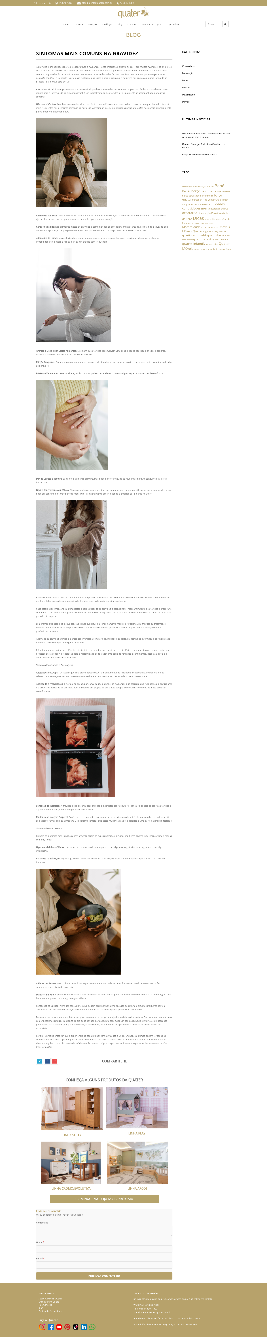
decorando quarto (218, 208)
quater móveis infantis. (204, 249)
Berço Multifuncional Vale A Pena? (199, 154)
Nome (40, 1242)
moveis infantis (210, 227)
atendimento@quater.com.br (97, 2)
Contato (131, 24)
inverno (194, 223)
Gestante (208, 219)
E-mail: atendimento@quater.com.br (152, 1312)
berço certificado (223, 192)
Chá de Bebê (222, 199)
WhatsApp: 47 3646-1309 (146, 1304)
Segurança (220, 249)
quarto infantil (193, 243)
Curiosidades (188, 66)
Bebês (186, 191)
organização (209, 231)
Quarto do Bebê (220, 239)
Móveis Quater (192, 231)
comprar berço (189, 204)
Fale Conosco (45, 1304)
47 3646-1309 (65, 2)
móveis (225, 227)
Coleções (92, 24)
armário (210, 186)
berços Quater (207, 199)
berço (195, 191)
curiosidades (191, 208)
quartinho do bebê (194, 235)
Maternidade (188, 94)
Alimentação (187, 187)
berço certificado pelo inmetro (197, 195)
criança (206, 204)
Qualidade (221, 231)
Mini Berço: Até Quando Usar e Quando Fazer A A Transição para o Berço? (206, 135)
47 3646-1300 (126, 2)
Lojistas (186, 87)
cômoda (205, 208)
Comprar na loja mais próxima (104, 1199)
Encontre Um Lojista (151, 24)
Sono (228, 249)
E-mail (40, 1258)
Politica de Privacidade (50, 1310)
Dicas (185, 80)
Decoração (187, 73)
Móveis (186, 101)
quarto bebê (215, 235)
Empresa (78, 24)
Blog (120, 24)
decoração (189, 213)
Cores (199, 204)
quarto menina (211, 244)
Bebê (219, 185)
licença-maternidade (205, 223)
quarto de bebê (202, 239)
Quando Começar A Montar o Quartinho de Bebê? (203, 146)
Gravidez (217, 218)
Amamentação (199, 186)
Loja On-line (173, 24)
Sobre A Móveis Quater (50, 1298)
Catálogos (107, 24)
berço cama (208, 191)
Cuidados (217, 204)
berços (195, 199)
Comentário (42, 1222)
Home (65, 24)
